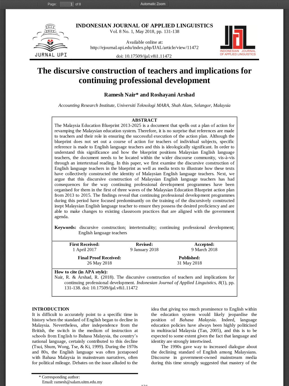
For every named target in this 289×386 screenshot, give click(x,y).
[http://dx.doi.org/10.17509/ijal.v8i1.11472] (114, 287)
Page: (52, 4)
